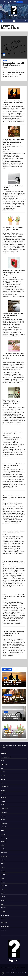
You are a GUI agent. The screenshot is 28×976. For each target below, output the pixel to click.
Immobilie (4, 823)
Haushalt (3, 816)
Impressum (15, 972)
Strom (3, 896)
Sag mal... (14, 15)
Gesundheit (4, 808)
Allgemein (4, 753)
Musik (3, 860)
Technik (3, 900)
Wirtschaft (4, 922)
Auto (2, 760)
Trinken (3, 907)
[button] (25, 21)
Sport (2, 893)
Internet (3, 827)
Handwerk (4, 812)
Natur (2, 863)
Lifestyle (3, 834)
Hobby (3, 819)
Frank (18, 70)
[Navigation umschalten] (14, 21)
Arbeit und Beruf (6, 757)
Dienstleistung (7, 695)
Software (3, 889)
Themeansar (14, 969)
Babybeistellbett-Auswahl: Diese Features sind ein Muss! (13, 65)
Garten (3, 805)
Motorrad (4, 852)
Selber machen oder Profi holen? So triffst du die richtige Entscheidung (13, 633)
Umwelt (3, 911)
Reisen (3, 882)
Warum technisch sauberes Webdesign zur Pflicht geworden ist (14, 497)
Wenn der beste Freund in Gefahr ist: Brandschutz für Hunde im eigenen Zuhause (14, 272)
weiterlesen (20, 121)
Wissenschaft (5, 926)
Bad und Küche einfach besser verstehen (10, 716)
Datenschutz (9, 972)
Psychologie (4, 874)
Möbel (3, 845)
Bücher (3, 779)
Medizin (3, 841)
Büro (2, 783)
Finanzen (3, 797)
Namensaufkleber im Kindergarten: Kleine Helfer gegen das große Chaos (12, 401)
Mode (2, 849)
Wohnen (6, 712)
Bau (2, 768)
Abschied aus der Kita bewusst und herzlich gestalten (13, 733)
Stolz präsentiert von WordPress (9, 967)
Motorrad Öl (4, 856)
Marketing (4, 838)
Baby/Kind (4, 764)
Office (2, 867)
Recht (2, 878)
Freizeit (3, 801)
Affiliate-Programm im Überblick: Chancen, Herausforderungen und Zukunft (14, 596)
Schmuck (4, 885)
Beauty (3, 771)
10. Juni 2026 (9, 701)
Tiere (2, 904)
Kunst (2, 830)
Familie (4, 60)
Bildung (3, 775)
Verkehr (3, 919)
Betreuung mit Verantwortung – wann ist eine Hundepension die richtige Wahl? (13, 355)
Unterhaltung (5, 915)
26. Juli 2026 (9, 684)
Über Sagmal (23, 972)
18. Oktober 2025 (9, 70)
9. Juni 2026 (8, 718)
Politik (3, 871)
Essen (3, 790)
